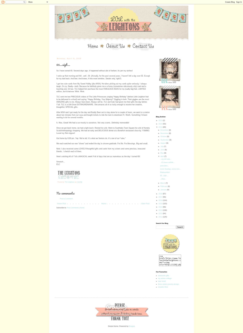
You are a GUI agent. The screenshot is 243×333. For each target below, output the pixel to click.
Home (103, 204)
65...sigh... (164, 176)
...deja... (163, 179)
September (164, 140)
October (163, 137)
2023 (160, 121)
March (163, 183)
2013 (160, 210)
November (164, 133)
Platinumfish (165, 172)
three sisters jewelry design (168, 284)
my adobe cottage (165, 278)
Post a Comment (66, 199)
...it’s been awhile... (167, 162)
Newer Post (61, 204)
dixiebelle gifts (163, 276)
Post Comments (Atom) (75, 208)
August (163, 143)
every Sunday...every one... (170, 169)
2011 (160, 217)
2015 (160, 204)
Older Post (145, 204)
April (162, 156)
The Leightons (70, 182)
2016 (160, 200)
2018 (160, 194)
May (162, 153)
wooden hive (163, 287)
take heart (162, 281)
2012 (160, 213)
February (164, 186)
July (162, 147)
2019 (160, 127)
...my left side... (165, 159)
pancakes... (164, 166)
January (163, 190)
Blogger (132, 326)
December (164, 130)
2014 (160, 207)
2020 (160, 124)
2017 (160, 197)
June (162, 150)
